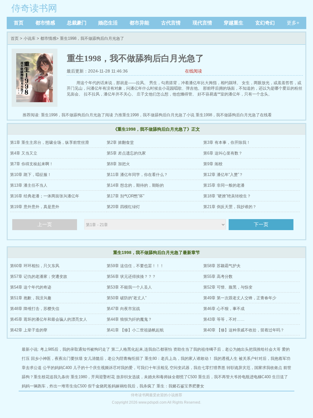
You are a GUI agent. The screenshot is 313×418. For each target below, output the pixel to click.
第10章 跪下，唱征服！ (30, 174)
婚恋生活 (108, 22)
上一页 (44, 224)
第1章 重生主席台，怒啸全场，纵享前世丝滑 (49, 142)
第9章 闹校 (213, 164)
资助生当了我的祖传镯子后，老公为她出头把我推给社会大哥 (227, 349)
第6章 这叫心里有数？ (222, 153)
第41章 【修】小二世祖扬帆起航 (135, 330)
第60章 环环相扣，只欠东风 (34, 265)
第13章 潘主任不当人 (28, 185)
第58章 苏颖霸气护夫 (222, 265)
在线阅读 (193, 71)
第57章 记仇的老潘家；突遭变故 (38, 276)
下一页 (261, 224)
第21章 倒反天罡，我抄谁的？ (229, 206)
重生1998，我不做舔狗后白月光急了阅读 (77, 115)
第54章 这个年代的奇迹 (30, 287)
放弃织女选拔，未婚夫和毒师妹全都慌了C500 (156, 377)
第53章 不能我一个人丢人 (129, 287)
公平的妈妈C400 (57, 367)
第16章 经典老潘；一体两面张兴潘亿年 (44, 196)
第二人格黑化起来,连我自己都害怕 (141, 349)
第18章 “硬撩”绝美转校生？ (227, 196)
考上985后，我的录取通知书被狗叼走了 (75, 349)
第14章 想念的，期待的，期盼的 (135, 185)
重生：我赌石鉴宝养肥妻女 (180, 386)
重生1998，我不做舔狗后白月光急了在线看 (234, 115)
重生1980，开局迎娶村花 (93, 377)
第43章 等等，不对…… (224, 319)
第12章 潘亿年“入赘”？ (223, 174)
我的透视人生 (226, 358)
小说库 (29, 38)
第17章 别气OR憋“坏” (125, 196)
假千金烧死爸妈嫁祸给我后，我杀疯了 (121, 386)
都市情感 (45, 22)
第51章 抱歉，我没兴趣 (30, 298)
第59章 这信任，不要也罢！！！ (135, 265)
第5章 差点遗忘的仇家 (126, 153)
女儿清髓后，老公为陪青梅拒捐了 (113, 358)
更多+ (293, 22)
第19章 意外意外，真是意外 (34, 206)
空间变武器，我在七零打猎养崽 (197, 367)
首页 (19, 22)
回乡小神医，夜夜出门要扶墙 (57, 358)
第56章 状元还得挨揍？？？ (131, 276)
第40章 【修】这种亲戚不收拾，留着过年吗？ (243, 330)
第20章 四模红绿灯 (123, 206)
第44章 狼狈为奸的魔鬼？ (129, 319)
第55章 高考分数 (218, 276)
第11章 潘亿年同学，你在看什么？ (137, 174)
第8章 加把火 (118, 164)
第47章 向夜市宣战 (123, 308)
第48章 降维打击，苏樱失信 (34, 308)
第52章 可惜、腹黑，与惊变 (227, 287)
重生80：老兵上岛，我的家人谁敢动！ (178, 358)
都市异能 (139, 22)
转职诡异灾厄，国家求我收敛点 (254, 367)
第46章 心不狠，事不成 (224, 308)
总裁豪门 (77, 22)
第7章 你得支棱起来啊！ (31, 164)
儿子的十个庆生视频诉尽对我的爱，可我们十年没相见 (120, 367)
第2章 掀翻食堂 (120, 142)
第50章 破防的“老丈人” (126, 298)
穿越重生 (233, 22)
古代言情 (171, 22)
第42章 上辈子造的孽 (28, 330)
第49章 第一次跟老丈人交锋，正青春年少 (239, 298)
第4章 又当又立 (23, 153)
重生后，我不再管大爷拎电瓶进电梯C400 (234, 377)
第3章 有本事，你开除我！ (226, 142)
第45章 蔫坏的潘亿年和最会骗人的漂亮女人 (48, 319)
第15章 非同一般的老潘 (224, 185)
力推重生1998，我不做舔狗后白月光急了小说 (154, 115)
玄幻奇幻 (265, 22)
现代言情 (202, 22)
